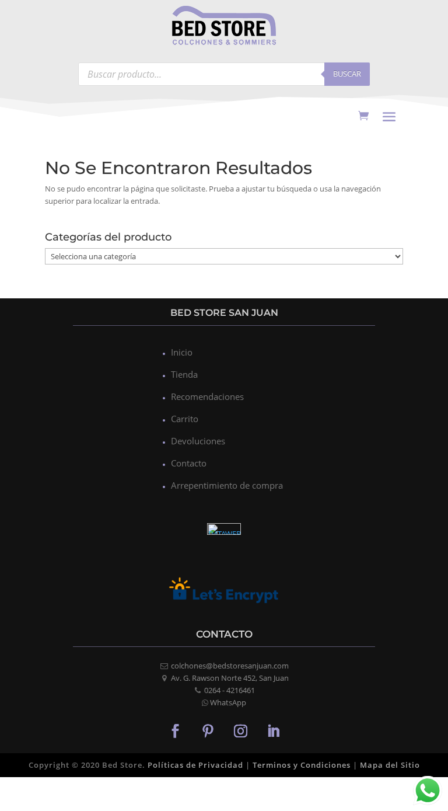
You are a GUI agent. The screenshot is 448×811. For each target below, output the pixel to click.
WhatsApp (228, 702)
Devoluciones (198, 441)
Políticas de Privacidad (195, 765)
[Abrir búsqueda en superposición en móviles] (224, 74)
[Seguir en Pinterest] (207, 730)
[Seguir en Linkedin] (273, 730)
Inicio (181, 352)
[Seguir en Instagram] (240, 730)
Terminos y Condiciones (302, 765)
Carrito (184, 418)
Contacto (188, 463)
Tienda (184, 374)
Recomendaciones (207, 396)
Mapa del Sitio (390, 765)
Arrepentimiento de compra (227, 485)
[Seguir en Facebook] (175, 730)
